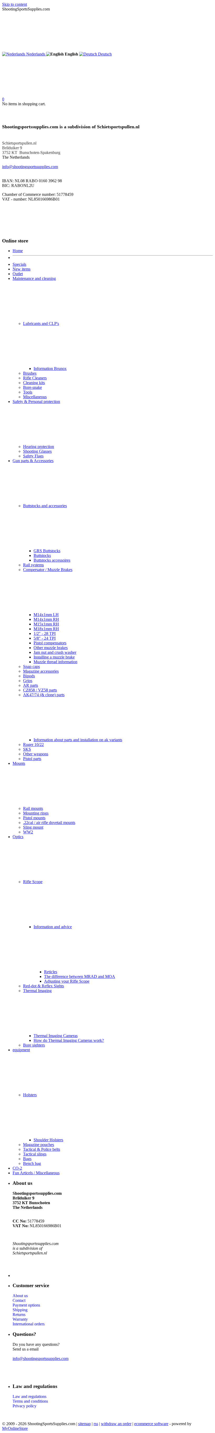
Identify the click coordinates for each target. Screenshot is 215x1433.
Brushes (29, 373)
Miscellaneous (35, 397)
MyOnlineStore (15, 1428)
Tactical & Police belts (41, 1149)
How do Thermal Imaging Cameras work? (69, 1040)
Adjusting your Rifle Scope (66, 981)
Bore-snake (32, 387)
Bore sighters (34, 1045)
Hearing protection (38, 446)
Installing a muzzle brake (54, 657)
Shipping (20, 1310)
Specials (19, 264)
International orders (29, 1324)
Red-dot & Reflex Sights (43, 986)
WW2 (28, 832)
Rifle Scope (32, 881)
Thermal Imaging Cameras (56, 1035)
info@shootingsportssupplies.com (30, 166)
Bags (27, 1159)
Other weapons (35, 754)
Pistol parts (32, 758)
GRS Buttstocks (47, 551)
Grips (27, 680)
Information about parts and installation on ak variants (78, 740)
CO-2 (17, 1168)
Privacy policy (24, 1406)
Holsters (30, 1095)
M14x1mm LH (46, 614)
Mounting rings (36, 813)
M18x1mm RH (46, 629)
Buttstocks (42, 555)
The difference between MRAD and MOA (79, 976)
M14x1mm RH (46, 619)
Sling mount (33, 827)
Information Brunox (50, 368)
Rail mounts (33, 808)
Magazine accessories (41, 671)
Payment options (26, 1305)
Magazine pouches (38, 1144)
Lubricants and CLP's (41, 323)
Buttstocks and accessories (45, 506)
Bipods (29, 676)
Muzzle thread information (55, 662)
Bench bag (32, 1163)
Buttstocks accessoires (52, 560)
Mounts (19, 763)
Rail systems (33, 565)
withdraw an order (116, 1423)
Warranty (20, 1319)
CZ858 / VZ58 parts (40, 690)
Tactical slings (34, 1154)
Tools (27, 392)
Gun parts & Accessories (33, 460)
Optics (18, 836)
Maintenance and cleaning (34, 278)
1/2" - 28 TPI (45, 633)
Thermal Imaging (37, 990)
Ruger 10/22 (33, 744)
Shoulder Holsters (48, 1140)
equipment (21, 1050)
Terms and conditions (30, 1401)
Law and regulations (29, 1396)
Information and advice (53, 927)
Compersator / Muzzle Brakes (47, 569)
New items (21, 269)
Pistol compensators (50, 643)
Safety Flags (33, 456)
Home (18, 250)
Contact (19, 1300)
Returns (19, 1314)
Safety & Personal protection (36, 401)
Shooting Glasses (37, 451)
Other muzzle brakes (51, 647)
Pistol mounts (34, 818)
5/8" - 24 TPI (45, 638)
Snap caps (31, 666)
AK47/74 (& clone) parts (43, 695)
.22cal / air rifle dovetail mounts (49, 822)
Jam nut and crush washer (55, 652)
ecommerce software (151, 1423)
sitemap (84, 1423)
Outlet (18, 274)
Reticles (50, 972)
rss (96, 1423)
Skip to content (14, 4)
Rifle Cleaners (35, 378)
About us (20, 1295)
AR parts (30, 685)
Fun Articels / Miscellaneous (36, 1173)
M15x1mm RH (46, 624)
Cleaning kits (34, 382)
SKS (27, 749)
